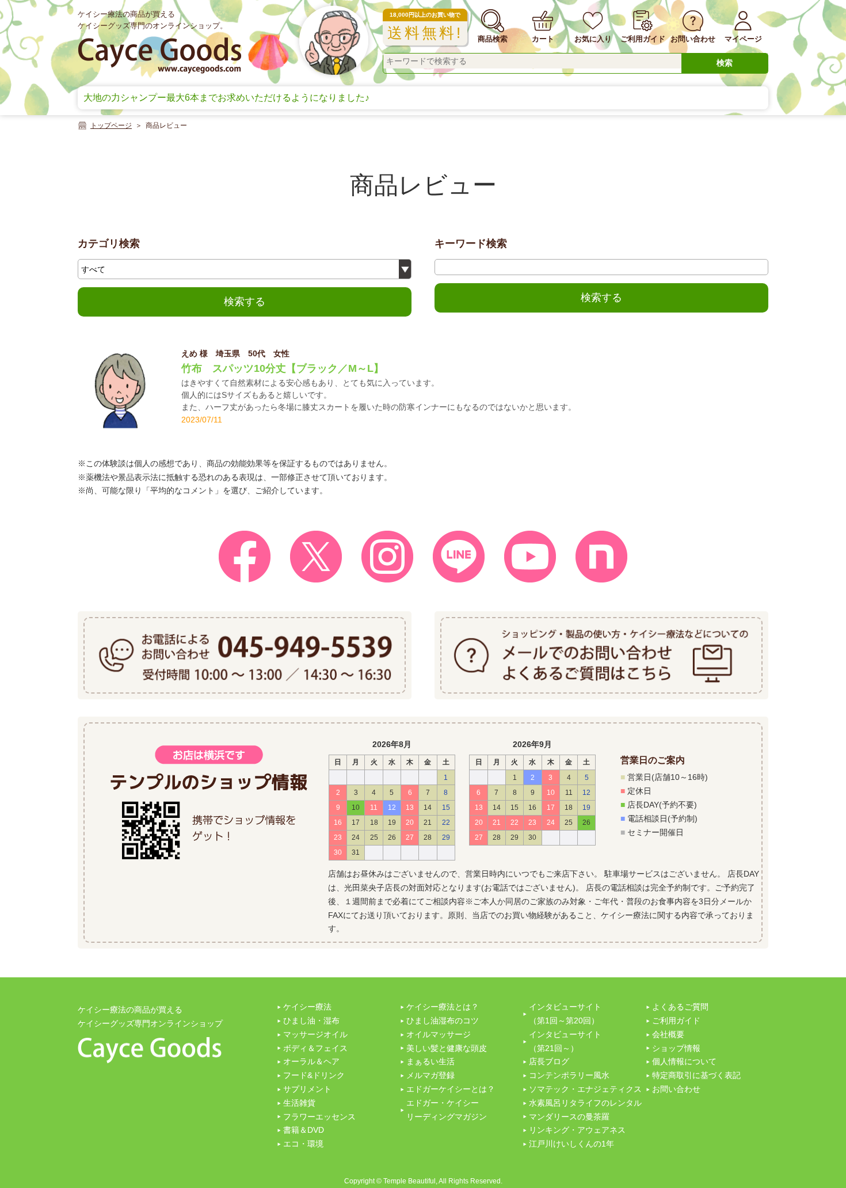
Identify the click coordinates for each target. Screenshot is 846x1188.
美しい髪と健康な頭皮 (446, 1048)
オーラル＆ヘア (311, 1061)
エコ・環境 (303, 1143)
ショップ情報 (676, 1048)
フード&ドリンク (314, 1075)
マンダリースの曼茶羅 (569, 1116)
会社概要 (668, 1034)
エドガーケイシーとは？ (450, 1089)
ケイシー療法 (307, 1006)
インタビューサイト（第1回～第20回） (565, 1013)
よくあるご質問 (680, 1006)
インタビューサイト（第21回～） (565, 1041)
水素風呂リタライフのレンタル (585, 1102)
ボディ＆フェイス (315, 1048)
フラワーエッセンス (319, 1116)
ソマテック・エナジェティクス (585, 1089)
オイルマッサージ (438, 1034)
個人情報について (684, 1061)
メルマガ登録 (430, 1075)
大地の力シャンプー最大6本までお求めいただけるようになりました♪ (226, 97)
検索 (725, 62)
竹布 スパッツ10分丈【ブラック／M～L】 (282, 368)
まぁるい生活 (430, 1061)
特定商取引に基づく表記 (696, 1075)
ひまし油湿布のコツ (442, 1020)
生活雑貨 (299, 1102)
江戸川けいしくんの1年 (571, 1143)
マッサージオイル (315, 1034)
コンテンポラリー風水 (569, 1075)
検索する (244, 301)
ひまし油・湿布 (311, 1020)
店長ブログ (549, 1061)
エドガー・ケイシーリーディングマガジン (446, 1109)
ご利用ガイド (676, 1020)
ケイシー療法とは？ (442, 1006)
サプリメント (307, 1089)
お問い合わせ (676, 1089)
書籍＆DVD (303, 1129)
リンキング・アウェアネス (577, 1129)
